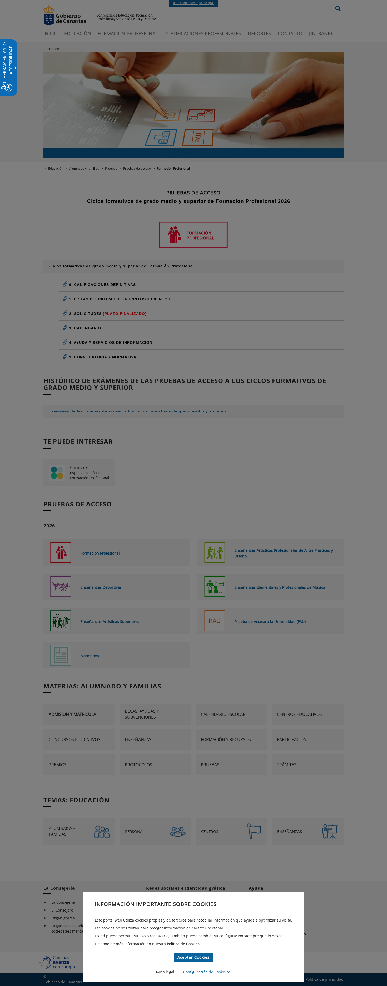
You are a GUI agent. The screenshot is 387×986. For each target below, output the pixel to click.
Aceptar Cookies (193, 957)
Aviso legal (165, 971)
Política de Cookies (183, 943)
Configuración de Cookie (205, 971)
